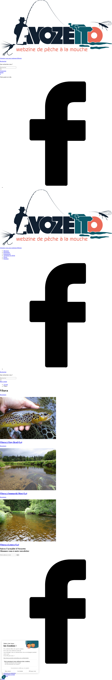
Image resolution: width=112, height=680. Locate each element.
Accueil (6, 384)
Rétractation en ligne (9, 674)
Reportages (7, 252)
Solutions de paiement (10, 673)
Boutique (6, 258)
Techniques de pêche (9, 255)
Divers (5, 257)
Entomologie (7, 254)
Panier (2, 73)
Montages (6, 251)
